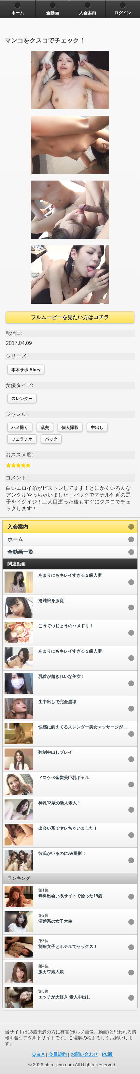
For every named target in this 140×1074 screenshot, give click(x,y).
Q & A (38, 1054)
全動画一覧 (20, 552)
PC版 (107, 1054)
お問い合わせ (84, 1054)
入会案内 (17, 526)
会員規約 (58, 1054)
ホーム (15, 539)
